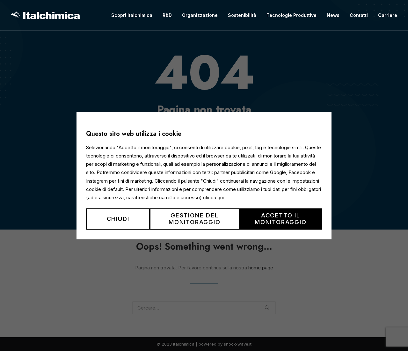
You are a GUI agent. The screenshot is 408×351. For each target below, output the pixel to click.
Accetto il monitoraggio (281, 219)
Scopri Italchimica (131, 15)
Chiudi (118, 218)
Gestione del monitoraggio (195, 219)
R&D (167, 15)
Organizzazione (200, 15)
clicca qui (213, 197)
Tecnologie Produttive (291, 15)
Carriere (387, 15)
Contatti (359, 15)
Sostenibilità (242, 15)
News (333, 15)
